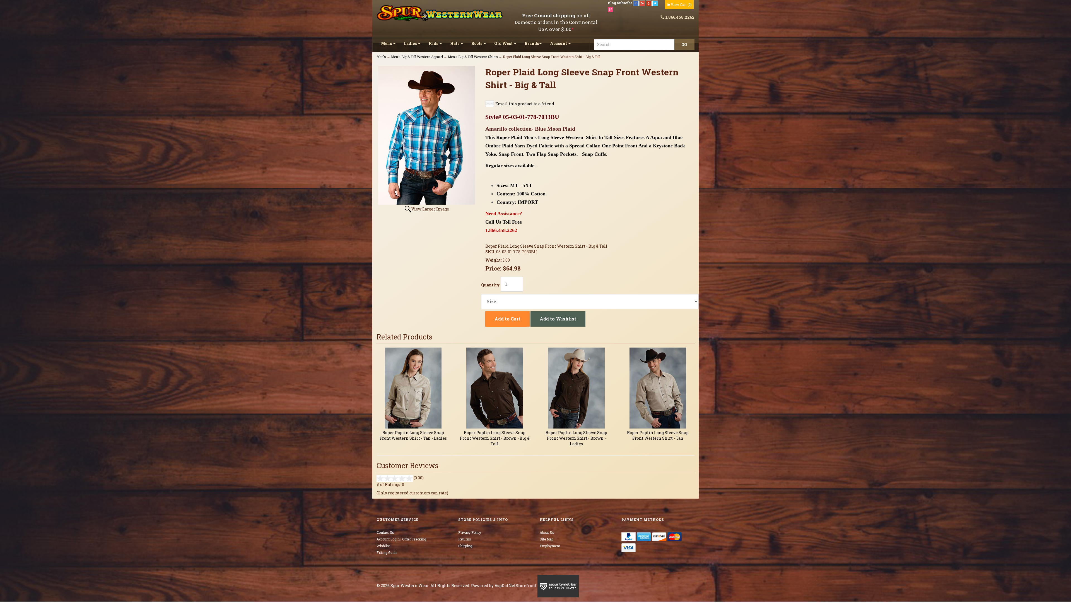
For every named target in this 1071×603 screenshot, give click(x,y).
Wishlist (383, 546)
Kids (434, 43)
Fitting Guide (387, 552)
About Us (547, 532)
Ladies (411, 43)
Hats (455, 43)
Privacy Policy (469, 532)
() (681, 4)
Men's (381, 56)
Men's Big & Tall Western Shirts (473, 56)
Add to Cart (507, 319)
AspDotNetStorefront (516, 585)
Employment (550, 546)
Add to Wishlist (558, 319)
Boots (477, 43)
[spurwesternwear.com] (440, 13)
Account (559, 43)
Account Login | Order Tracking (401, 539)
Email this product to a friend (524, 103)
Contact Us (385, 532)
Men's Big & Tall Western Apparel (417, 56)
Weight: (493, 260)
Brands (532, 43)
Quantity (490, 285)
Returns (464, 539)
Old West (503, 43)
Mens (387, 43)
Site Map (546, 539)
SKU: (490, 251)
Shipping (465, 546)
